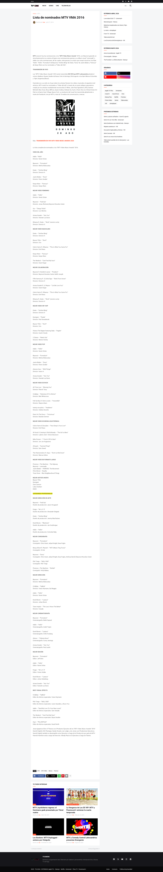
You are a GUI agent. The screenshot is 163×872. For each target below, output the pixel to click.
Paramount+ (82, 869)
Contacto (114, 869)
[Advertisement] (65, 39)
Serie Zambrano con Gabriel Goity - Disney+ (116, 123)
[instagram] (123, 77)
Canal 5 (107, 94)
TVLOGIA (37, 869)
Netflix (116, 97)
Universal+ (69, 869)
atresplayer (113, 103)
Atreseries (119, 90)
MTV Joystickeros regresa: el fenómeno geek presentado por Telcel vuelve (48, 810)
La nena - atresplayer (110, 30)
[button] (126, 6)
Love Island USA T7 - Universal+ (113, 18)
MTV (38, 13)
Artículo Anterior (37, 848)
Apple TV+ (51, 869)
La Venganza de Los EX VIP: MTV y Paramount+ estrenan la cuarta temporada (80, 810)
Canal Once (115, 94)
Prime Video (108, 100)
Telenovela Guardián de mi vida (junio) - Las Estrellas (116, 141)
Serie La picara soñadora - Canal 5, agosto (116, 116)
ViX (106, 103)
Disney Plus (108, 97)
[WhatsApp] (59, 775)
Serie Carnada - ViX (109, 133)
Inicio (32, 1)
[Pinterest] (63, 775)
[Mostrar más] (70, 775)
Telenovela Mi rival (109, 37)
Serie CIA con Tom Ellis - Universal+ (114, 120)
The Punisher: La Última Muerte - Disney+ (116, 60)
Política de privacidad (126, 869)
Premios (56, 771)
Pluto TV (75, 869)
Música (50, 771)
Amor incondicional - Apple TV (112, 53)
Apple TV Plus (109, 90)
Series (51, 5)
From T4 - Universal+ (110, 33)
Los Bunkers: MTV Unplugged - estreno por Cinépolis (45, 839)
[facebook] (122, 1)
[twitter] (125, 1)
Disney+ (57, 869)
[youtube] (128, 1)
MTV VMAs (44, 771)
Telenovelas (66, 5)
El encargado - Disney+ (110, 56)
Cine (57, 5)
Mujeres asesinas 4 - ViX (111, 126)
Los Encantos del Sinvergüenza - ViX (114, 40)
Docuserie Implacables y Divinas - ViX (114, 130)
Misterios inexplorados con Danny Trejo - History (115, 26)
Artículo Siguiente (93, 848)
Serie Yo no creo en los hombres (113, 136)
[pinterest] (131, 1)
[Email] (66, 775)
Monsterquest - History (110, 22)
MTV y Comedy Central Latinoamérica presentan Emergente (81, 839)
